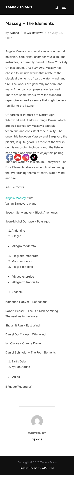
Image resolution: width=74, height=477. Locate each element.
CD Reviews (35, 33)
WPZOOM (48, 467)
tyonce (14, 33)
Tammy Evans (18, 7)
